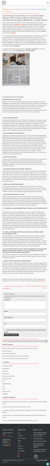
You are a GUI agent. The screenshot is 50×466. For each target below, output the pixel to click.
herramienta (5, 401)
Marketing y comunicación (8, 376)
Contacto (35, 420)
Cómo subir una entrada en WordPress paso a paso (15, 358)
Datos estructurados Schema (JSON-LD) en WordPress (15, 356)
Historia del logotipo (7, 351)
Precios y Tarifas (22, 438)
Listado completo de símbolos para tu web (19, 407)
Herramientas (5, 373)
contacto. (43, 281)
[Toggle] (31, 436)
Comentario (7, 300)
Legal (37, 460)
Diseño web (5, 371)
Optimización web (6, 378)
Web (5, 323)
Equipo (19, 441)
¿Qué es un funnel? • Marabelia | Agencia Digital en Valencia (16, 420)
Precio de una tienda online (9, 353)
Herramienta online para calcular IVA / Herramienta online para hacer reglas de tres (24, 402)
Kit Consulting (21, 451)
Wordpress (5, 394)
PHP (3, 381)
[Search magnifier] (46, 341)
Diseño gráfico (5, 368)
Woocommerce (6, 391)
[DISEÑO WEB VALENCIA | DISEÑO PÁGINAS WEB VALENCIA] (35, 456)
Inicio (19, 433)
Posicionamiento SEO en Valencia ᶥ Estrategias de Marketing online (18, 415)
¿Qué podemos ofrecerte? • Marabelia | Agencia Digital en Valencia (18, 410)
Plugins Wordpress (6, 383)
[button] (48, 3)
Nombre (6, 311)
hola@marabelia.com (8, 433)
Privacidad (41, 460)
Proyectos (20, 435)
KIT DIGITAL (20, 448)
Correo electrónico (8, 317)
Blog (19, 443)
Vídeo (3, 388)
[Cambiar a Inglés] (18, 453)
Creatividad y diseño (7, 366)
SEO (3, 386)
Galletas (46, 460)
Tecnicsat (4, 407)
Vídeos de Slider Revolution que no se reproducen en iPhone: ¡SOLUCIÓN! (19, 348)
